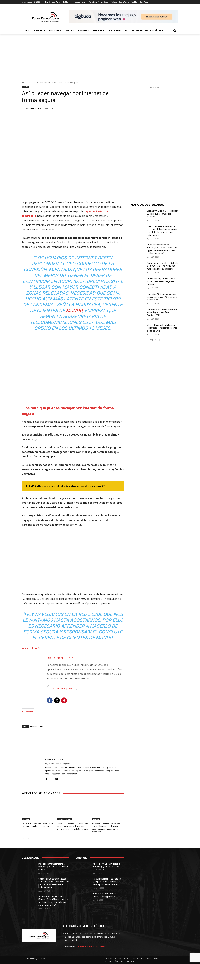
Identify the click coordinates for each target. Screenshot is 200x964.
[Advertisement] (100, 56)
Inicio (24, 82)
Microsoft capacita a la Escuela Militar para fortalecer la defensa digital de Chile (162, 328)
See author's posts (61, 688)
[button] (174, 30)
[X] (50, 116)
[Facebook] (43, 116)
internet (33, 726)
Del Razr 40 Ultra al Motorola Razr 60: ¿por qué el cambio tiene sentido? (162, 214)
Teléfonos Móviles (64, 819)
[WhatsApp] (63, 116)
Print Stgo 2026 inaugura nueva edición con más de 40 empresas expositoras (162, 297)
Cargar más (153, 340)
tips (41, 726)
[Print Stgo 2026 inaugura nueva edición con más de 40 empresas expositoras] (138, 298)
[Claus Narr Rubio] (24, 108)
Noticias (31, 82)
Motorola (26, 819)
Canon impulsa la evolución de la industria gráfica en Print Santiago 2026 (162, 312)
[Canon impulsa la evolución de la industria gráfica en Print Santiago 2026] (138, 313)
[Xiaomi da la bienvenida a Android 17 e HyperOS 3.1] (83, 897)
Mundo (74, 310)
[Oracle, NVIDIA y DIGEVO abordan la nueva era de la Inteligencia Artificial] (138, 282)
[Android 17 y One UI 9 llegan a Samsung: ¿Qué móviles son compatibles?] (83, 867)
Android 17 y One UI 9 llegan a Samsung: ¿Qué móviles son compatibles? (106, 867)
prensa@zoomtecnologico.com (91, 946)
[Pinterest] (56, 116)
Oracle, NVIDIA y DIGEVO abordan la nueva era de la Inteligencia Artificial (162, 281)
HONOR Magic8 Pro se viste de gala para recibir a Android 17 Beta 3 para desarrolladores (107, 882)
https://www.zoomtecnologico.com (58, 764)
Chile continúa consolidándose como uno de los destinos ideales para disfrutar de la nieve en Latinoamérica (72, 826)
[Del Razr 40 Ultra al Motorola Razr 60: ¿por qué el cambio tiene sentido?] (38, 809)
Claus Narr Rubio (35, 108)
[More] (70, 116)
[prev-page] (23, 839)
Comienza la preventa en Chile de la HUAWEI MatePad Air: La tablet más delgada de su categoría (162, 266)
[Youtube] (56, 778)
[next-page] (28, 839)
